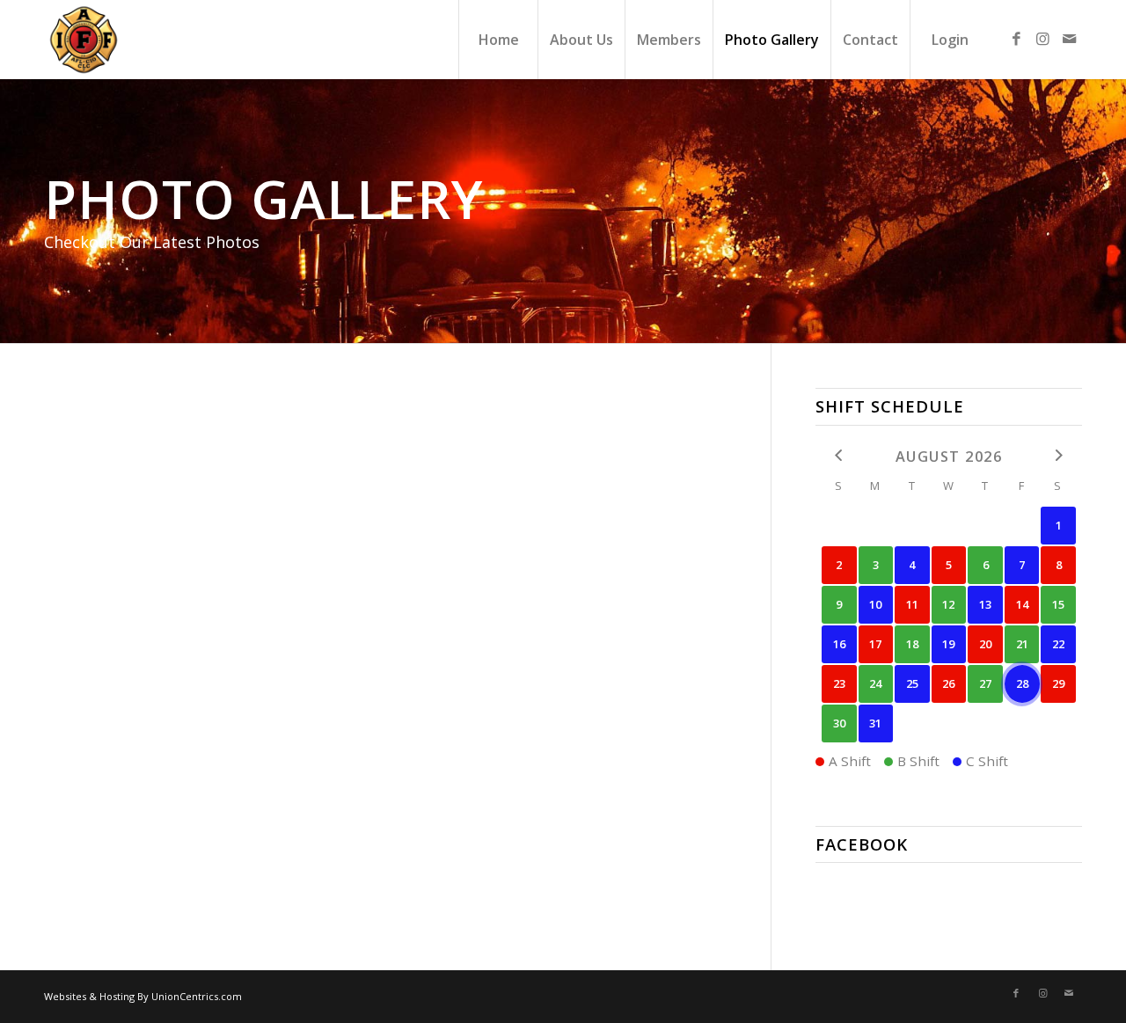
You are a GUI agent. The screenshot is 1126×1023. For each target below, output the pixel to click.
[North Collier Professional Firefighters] (83, 39)
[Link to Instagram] (1042, 39)
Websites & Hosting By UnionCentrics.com (143, 996)
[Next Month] (1058, 455)
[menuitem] (497, 39)
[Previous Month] (839, 455)
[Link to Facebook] (1016, 39)
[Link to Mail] (1069, 39)
